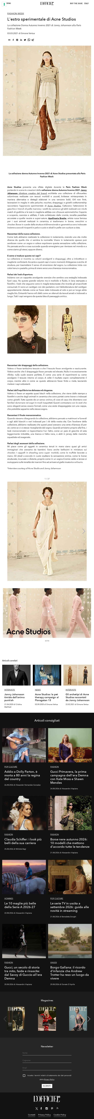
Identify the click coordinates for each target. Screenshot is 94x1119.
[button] (83, 531)
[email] (9, 40)
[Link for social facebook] (41, 1109)
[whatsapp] (29, 40)
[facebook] (13, 40)
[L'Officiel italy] (47, 3)
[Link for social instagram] (46, 1109)
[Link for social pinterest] (52, 1109)
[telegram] (33, 40)
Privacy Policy (49, 1079)
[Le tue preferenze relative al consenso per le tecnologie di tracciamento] (4, 4)
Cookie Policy (60, 1115)
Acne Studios (54, 206)
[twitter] (25, 40)
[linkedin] (21, 40)
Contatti (31, 1115)
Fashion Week (15, 13)
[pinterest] (17, 40)
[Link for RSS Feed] (57, 1108)
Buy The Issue (76, 3)
